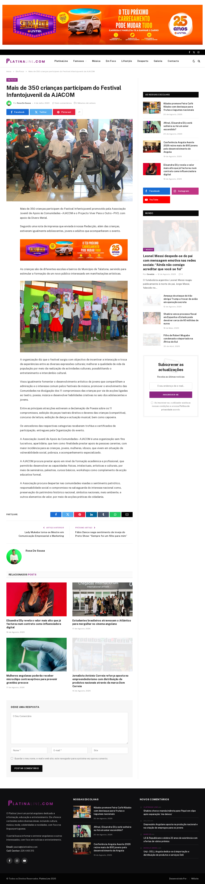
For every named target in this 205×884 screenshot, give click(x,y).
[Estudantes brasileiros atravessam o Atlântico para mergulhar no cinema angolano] (102, 599)
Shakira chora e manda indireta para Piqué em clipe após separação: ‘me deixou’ (170, 812)
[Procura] (198, 61)
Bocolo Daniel (151, 848)
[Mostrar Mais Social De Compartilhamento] (79, 112)
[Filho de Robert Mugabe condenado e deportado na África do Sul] (152, 339)
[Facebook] (9, 217)
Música (96, 61)
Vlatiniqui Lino (151, 807)
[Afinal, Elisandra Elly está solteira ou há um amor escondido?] (152, 127)
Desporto (142, 61)
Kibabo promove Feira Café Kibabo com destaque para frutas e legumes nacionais (179, 106)
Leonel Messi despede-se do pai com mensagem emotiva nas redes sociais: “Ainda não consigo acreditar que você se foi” (169, 262)
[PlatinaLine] (25, 61)
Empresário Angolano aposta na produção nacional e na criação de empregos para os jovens (171, 826)
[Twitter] (9, 225)
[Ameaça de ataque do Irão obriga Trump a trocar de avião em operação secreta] (152, 300)
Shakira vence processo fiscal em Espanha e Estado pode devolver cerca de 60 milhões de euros (181, 319)
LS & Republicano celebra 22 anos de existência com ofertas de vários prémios (170, 840)
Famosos (78, 61)
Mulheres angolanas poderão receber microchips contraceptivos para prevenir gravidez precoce (31, 679)
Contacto (173, 61)
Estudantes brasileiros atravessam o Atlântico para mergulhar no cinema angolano (101, 622)
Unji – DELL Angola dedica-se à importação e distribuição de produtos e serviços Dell (166, 853)
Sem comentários (63, 103)
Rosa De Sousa (24, 103)
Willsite (195, 878)
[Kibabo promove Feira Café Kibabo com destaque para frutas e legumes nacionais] (152, 108)
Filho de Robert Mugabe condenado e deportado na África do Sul (178, 338)
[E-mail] (9, 250)
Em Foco (111, 61)
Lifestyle (126, 61)
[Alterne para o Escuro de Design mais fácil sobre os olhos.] (194, 61)
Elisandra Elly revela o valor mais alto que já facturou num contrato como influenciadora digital (33, 624)
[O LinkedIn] (9, 233)
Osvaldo (150, 274)
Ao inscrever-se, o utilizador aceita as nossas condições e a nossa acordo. (171, 406)
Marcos (147, 834)
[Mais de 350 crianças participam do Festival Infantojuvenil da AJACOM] (69, 160)
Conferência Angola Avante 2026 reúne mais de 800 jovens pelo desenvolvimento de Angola (181, 147)
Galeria (158, 61)
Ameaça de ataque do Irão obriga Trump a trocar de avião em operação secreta (181, 299)
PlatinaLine (61, 61)
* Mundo (148, 250)
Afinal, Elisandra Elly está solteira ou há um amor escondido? (178, 126)
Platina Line (44, 878)
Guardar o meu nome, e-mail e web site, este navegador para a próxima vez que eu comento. (61, 758)
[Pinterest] (9, 241)
